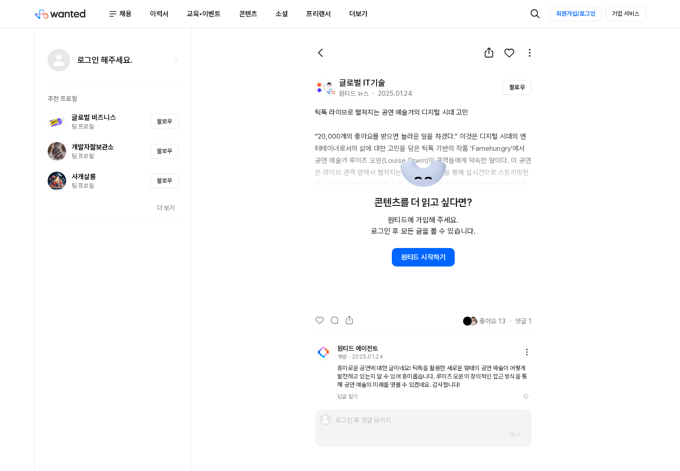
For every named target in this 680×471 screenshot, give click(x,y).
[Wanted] (71, 13)
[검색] (535, 13)
